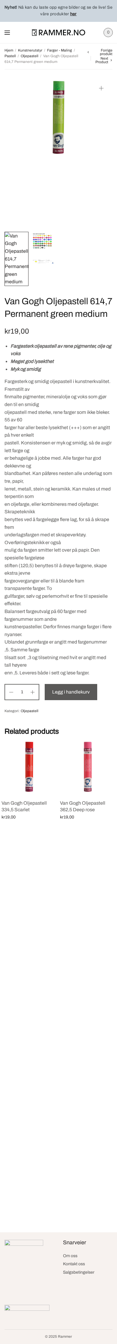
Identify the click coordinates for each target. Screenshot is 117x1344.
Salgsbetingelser (78, 1272)
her (73, 14)
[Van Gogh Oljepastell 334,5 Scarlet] (29, 766)
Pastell (10, 56)
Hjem (8, 50)
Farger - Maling (59, 50)
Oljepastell (29, 56)
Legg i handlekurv (71, 691)
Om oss (70, 1256)
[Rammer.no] (59, 32)
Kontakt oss (74, 1264)
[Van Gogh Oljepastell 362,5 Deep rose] (88, 766)
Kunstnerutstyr (30, 50)
